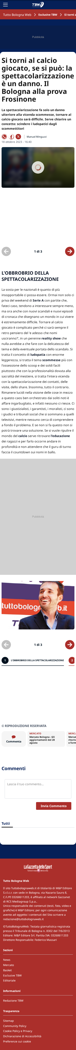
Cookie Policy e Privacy (17, 1031)
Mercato (8, 965)
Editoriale (9, 980)
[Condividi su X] (18, 136)
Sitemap (8, 1021)
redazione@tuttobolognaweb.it (23, 919)
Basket (7, 970)
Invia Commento (54, 806)
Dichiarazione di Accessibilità (22, 1036)
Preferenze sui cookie (17, 1041)
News (6, 960)
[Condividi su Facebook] (11, 136)
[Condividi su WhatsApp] (4, 136)
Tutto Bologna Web (17, 15)
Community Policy (14, 1026)
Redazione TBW (13, 1000)
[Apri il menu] (5, 4)
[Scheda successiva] (69, 251)
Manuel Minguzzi (37, 136)
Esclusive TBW (47, 14)
